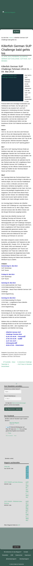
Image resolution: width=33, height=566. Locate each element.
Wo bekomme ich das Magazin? (12, 552)
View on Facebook (9, 435)
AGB (12, 555)
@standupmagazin (11, 559)
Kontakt (26, 552)
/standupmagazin (24, 559)
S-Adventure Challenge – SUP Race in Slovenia (24, 363)
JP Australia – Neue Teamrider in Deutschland (8, 364)
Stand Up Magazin (14, 422)
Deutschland (10, 352)
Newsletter (5, 555)
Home (11, 37)
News (16, 352)
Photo (9, 433)
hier (19, 525)
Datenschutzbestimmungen (19, 403)
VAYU (17, 429)
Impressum (28, 555)
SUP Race (23, 59)
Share (15, 435)
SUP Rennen (16, 356)
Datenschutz (19, 555)
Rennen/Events (22, 352)
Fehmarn (15, 56)
